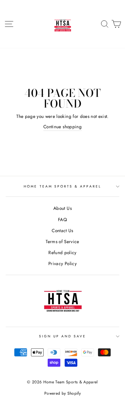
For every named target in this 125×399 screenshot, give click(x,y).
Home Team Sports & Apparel (62, 186)
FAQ (62, 219)
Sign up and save (62, 336)
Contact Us (62, 230)
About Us (62, 208)
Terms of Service (62, 241)
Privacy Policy (62, 263)
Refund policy (62, 252)
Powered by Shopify (62, 393)
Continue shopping (62, 126)
